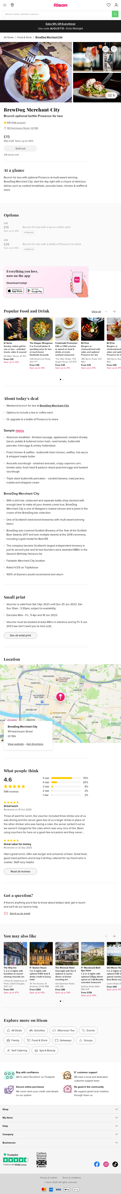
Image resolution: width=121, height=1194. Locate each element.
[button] (60, 379)
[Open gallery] (60, 72)
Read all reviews (20, 871)
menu (20, 430)
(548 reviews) (18, 122)
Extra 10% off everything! (60, 24)
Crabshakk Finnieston (66, 343)
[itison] (60, 5)
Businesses (9, 1142)
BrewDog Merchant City (54, 405)
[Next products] (114, 311)
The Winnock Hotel (65, 967)
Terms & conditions (71, 1177)
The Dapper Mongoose (41, 343)
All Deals (9, 37)
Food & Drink (24, 37)
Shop (5, 1109)
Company (8, 1134)
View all (96, 311)
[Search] (115, 14)
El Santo (8, 343)
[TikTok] (115, 1167)
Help (5, 1126)
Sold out (20, 148)
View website (16, 744)
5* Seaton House (38, 967)
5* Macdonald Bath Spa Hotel (91, 969)
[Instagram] (106, 1167)
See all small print (20, 635)
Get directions (34, 744)
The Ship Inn (10, 967)
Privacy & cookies (48, 1177)
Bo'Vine (85, 343)
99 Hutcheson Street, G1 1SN (22, 128)
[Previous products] (106, 311)
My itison (8, 1117)
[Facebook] (97, 1167)
